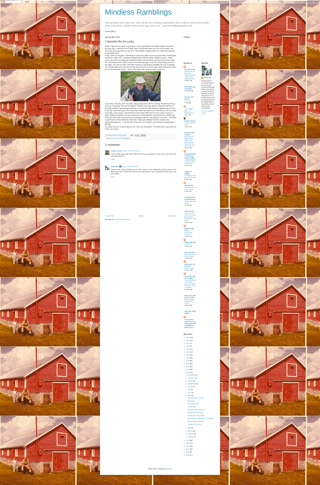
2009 (188, 452)
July (189, 389)
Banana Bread (188, 113)
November (191, 378)
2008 (188, 455)
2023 (188, 346)
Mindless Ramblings (138, 12)
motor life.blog (189, 252)
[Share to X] (140, 135)
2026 (188, 337)
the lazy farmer (189, 69)
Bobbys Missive (190, 242)
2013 (188, 440)
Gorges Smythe (116, 151)
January (191, 437)
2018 (188, 361)
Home (141, 216)
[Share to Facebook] (142, 135)
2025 (188, 340)
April (189, 428)
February (191, 434)
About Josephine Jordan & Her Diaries (189, 301)
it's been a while (189, 268)
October (191, 381)
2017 (188, 364)
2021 (188, 352)
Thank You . (188, 244)
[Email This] (135, 135)
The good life (188, 185)
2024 (188, 343)
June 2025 (187, 101)
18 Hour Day (192, 407)
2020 (188, 355)
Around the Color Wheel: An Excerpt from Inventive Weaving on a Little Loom (190, 216)
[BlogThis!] (137, 135)
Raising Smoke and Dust (196, 410)
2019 (188, 358)
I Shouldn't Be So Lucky (196, 398)
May (189, 395)
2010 (188, 449)
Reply (113, 159)
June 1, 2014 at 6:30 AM (131, 151)
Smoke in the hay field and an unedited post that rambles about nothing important (189, 75)
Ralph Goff (114, 166)
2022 (188, 349)
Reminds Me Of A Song (195, 412)
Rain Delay (191, 401)
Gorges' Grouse (190, 121)
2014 (188, 372)
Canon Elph (114, 138)
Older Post (172, 216)
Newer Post (110, 216)
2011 (188, 446)
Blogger (169, 469)
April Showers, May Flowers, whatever (200, 418)
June (190, 392)
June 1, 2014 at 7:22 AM (130, 166)
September (192, 384)
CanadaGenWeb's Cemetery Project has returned (190, 161)
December (191, 375)
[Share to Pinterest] (145, 135)
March (190, 431)
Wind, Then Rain (193, 404)
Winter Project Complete (196, 421)
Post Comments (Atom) (122, 219)
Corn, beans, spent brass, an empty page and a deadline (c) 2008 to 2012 (190, 323)
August (190, 387)
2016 (188, 367)
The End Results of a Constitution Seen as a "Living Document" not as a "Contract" (190, 283)
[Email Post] (131, 135)
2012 (188, 443)
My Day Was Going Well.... (196, 415)
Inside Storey (189, 211)
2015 (188, 369)
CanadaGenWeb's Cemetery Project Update (190, 156)
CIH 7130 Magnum (124, 138)
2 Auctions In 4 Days (194, 424)
